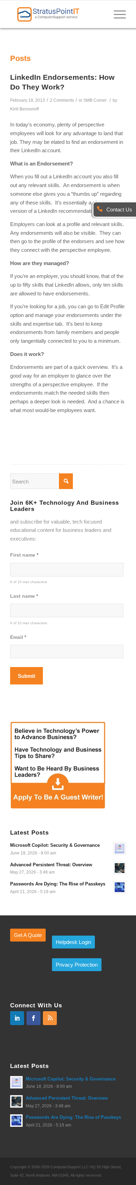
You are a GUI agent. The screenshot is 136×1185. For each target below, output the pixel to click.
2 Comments (62, 100)
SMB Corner (95, 100)
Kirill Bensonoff (24, 109)
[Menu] (116, 14)
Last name (24, 596)
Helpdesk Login (73, 942)
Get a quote (28, 935)
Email (18, 637)
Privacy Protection (77, 965)
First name (24, 555)
